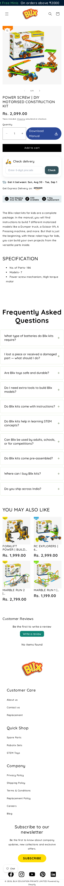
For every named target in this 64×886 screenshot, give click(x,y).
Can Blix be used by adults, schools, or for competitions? (32, 441)
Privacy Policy (15, 775)
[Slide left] (24, 90)
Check (51, 170)
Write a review (32, 634)
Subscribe (32, 858)
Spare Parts (14, 737)
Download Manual (36, 133)
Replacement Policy (19, 798)
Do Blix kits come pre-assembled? (32, 458)
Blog (9, 813)
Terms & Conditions (19, 790)
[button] (7, 14)
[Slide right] (39, 90)
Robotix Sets (14, 745)
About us (12, 699)
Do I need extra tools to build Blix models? (32, 390)
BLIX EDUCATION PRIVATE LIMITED (30, 881)
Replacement (15, 715)
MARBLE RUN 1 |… (46, 590)
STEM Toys (13, 752)
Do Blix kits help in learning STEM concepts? (32, 423)
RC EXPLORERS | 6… (46, 547)
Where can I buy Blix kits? (32, 473)
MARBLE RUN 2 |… (14, 591)
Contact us (13, 707)
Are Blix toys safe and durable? (32, 373)
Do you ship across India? (32, 488)
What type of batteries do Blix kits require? (32, 338)
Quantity (7, 124)
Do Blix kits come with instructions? (32, 406)
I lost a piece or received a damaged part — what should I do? (32, 356)
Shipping (21, 119)
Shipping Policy (16, 782)
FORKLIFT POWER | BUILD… (15, 547)
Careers (12, 805)
